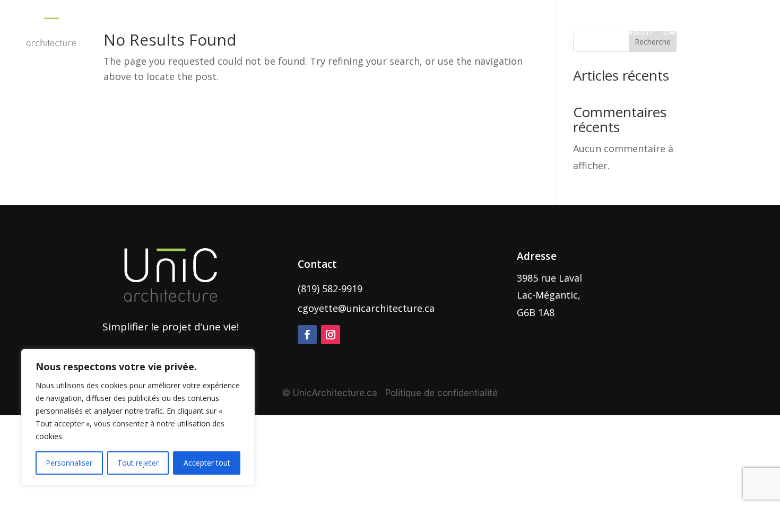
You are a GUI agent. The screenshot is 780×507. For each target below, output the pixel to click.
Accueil (291, 32)
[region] (138, 417)
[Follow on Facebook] (307, 334)
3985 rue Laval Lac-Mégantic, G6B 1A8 (549, 295)
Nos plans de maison (605, 32)
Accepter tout (207, 463)
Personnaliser (69, 463)
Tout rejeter (138, 463)
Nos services (346, 32)
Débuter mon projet (708, 32)
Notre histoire (515, 32)
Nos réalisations (434, 32)
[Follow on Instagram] (330, 334)
